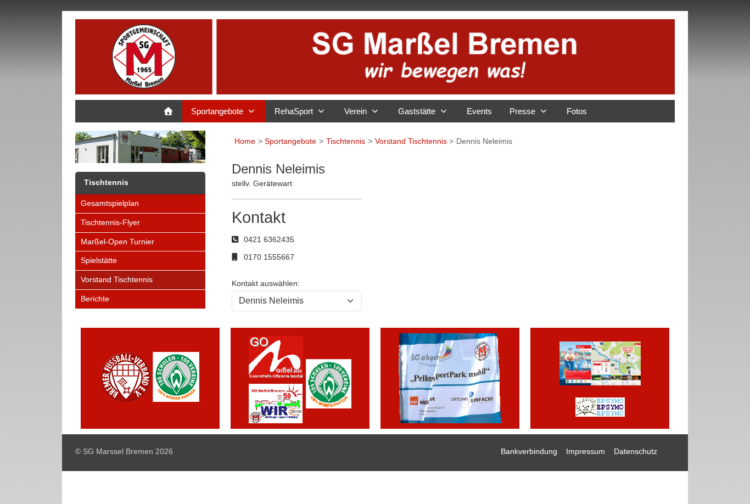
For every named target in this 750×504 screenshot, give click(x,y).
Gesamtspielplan (110, 203)
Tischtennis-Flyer (110, 222)
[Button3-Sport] (450, 377)
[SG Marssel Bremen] (375, 56)
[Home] (168, 111)
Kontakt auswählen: (266, 283)
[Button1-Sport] (150, 377)
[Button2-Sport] (300, 377)
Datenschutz (635, 451)
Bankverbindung (529, 451)
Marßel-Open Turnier (117, 241)
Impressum (585, 451)
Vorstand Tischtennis (117, 279)
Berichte (95, 298)
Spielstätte (99, 260)
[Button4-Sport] (599, 377)
